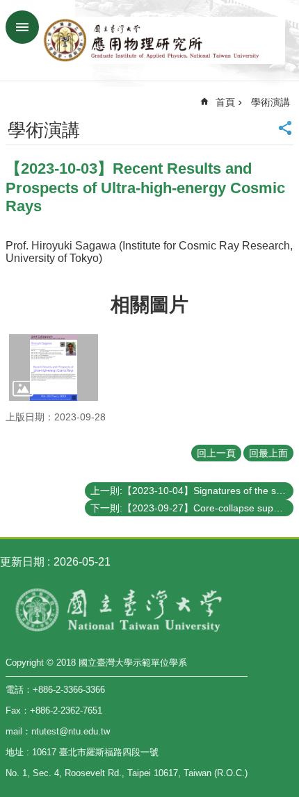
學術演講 (270, 102)
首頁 (225, 102)
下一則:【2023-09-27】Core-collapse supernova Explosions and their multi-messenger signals (191, 507)
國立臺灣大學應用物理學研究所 (163, 40)
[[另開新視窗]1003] (53, 367)
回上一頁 (216, 453)
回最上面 (268, 453)
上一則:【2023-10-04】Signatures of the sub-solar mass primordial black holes (191, 490)
